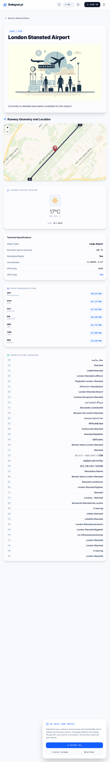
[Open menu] (104, 4)
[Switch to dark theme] (78, 4)
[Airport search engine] (59, 4)
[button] (55, 148)
